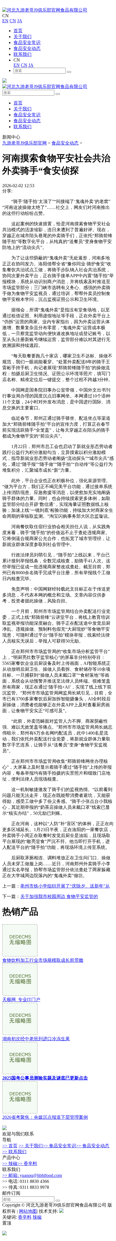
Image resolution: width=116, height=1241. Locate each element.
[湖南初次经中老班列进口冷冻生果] (19, 1033)
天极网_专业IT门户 (21, 999)
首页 (18, 30)
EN (5, 20)
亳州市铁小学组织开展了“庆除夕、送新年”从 (65, 886)
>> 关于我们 (31, 1145)
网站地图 (28, 1211)
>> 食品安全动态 (92, 1145)
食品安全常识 (27, 42)
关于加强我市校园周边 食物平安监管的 (59, 896)
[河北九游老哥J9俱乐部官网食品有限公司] (44, 10)
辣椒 (37, 1217)
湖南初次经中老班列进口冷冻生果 (36, 1038)
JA (19, 20)
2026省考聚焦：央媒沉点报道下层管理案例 (45, 1117)
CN (13, 20)
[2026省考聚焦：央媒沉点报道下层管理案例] (19, 1111)
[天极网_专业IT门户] (19, 994)
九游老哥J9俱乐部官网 (24, 143)
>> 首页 (9, 1145)
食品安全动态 (27, 48)
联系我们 (23, 54)
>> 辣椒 (9, 1163)
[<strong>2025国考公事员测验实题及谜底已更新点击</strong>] (19, 1072)
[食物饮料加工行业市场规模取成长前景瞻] (19, 954)
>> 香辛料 (27, 1163)
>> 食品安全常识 (59, 1145)
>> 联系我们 (14, 1151)
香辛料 (25, 1217)
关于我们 (23, 36)
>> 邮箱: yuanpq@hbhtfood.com (32, 1175)
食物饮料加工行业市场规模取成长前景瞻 (42, 960)
